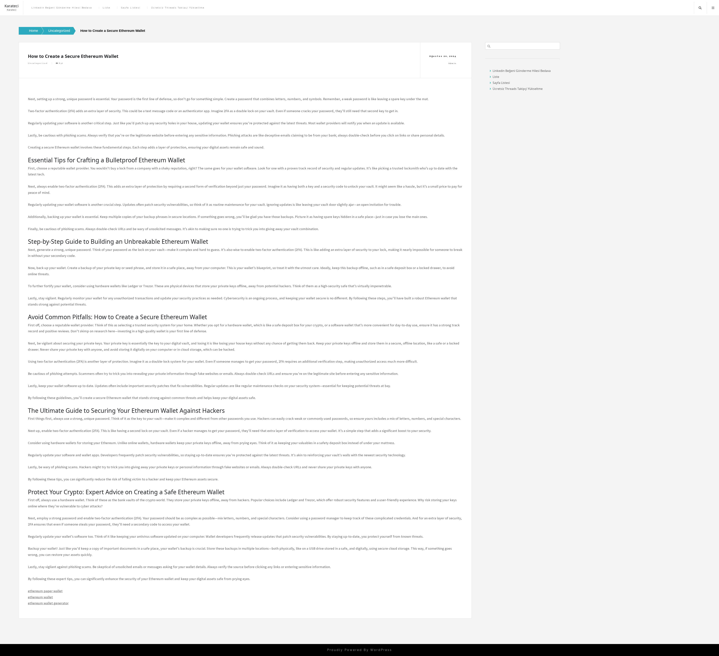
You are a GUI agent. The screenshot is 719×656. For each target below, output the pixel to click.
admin (452, 63)
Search (700, 8)
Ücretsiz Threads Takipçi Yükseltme (177, 8)
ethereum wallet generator (48, 603)
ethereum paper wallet (45, 591)
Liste (106, 8)
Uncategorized (38, 63)
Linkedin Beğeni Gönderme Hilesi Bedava (61, 8)
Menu (713, 8)
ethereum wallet (40, 597)
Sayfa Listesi (130, 8)
